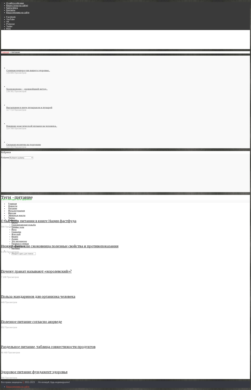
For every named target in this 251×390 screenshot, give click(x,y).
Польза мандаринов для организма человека (38, 297)
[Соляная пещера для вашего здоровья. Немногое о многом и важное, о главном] (15, 68)
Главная (5, 52)
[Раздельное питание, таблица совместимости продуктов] (10, 341)
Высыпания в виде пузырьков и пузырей (29, 107)
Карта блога (12, 8)
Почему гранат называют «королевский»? (36, 271)
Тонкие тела (18, 227)
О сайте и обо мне (15, 3)
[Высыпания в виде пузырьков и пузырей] (15, 105)
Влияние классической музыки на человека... (31, 126)
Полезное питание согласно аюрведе (31, 322)
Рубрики (5, 157)
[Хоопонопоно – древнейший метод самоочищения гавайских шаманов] (15, 86)
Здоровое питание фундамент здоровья (34, 372)
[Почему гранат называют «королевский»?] (10, 265)
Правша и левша (20, 244)
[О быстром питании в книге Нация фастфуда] (10, 215)
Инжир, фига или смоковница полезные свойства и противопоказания (59, 246)
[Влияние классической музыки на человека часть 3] (15, 123)
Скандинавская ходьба (24, 225)
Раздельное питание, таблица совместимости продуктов (48, 347)
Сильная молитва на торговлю (23, 144)
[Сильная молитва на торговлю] (15, 142)
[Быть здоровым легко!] (125, 197)
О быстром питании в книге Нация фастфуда (38, 221)
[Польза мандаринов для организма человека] (10, 291)
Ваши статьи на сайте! (17, 5)
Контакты (10, 10)
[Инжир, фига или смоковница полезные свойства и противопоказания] (10, 240)
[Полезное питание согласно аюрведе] (10, 316)
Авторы (16, 248)
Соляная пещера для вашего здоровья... (28, 70)
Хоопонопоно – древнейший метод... (27, 89)
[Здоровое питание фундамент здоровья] (10, 366)
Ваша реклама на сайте (17, 12)
